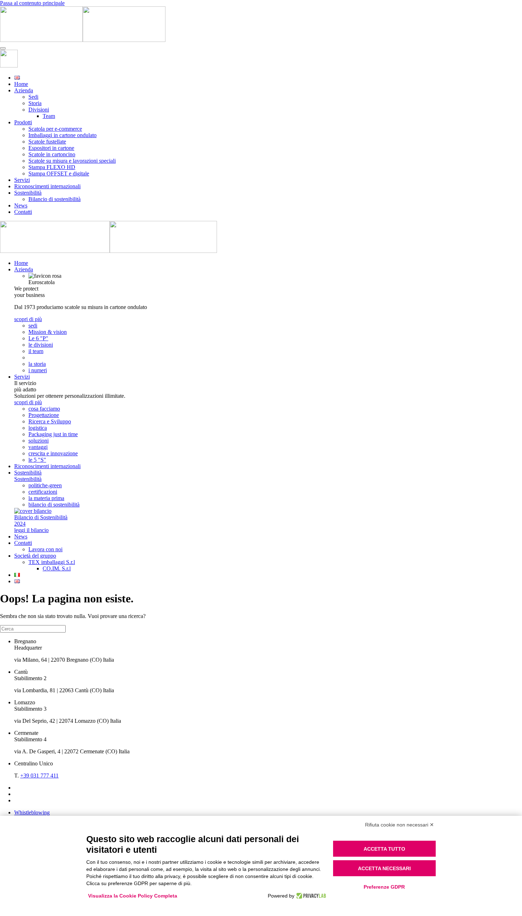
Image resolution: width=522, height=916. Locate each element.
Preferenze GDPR (384, 887)
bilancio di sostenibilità (54, 505)
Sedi (33, 97)
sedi (32, 326)
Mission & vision (47, 332)
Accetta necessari (384, 868)
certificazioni (42, 492)
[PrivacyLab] (310, 895)
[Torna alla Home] (82, 40)
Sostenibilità (28, 193)
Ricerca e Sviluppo (49, 421)
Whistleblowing (32, 812)
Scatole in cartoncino (51, 154)
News (20, 205)
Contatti (23, 212)
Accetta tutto (384, 849)
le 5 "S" (37, 460)
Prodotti (23, 122)
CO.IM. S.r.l (57, 568)
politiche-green (45, 485)
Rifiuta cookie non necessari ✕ (399, 825)
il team (35, 351)
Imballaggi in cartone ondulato (62, 135)
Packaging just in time (53, 434)
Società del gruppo (35, 556)
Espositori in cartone (51, 148)
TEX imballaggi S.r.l (51, 562)
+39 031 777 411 (39, 776)
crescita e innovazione (53, 453)
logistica (37, 428)
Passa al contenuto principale (32, 3)
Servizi (22, 180)
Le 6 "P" (38, 338)
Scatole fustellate (47, 142)
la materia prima (46, 498)
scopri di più (28, 319)
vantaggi (38, 447)
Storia (35, 103)
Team (49, 116)
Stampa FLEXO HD (51, 167)
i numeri (37, 370)
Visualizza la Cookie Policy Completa (132, 896)
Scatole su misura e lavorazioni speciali (72, 161)
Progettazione (43, 415)
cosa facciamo (44, 409)
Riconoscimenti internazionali (47, 186)
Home (21, 84)
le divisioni (40, 345)
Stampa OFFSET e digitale (58, 173)
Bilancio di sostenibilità (54, 199)
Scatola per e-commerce (55, 129)
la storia (37, 364)
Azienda (23, 90)
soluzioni (38, 441)
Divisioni (38, 110)
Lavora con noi (45, 549)
